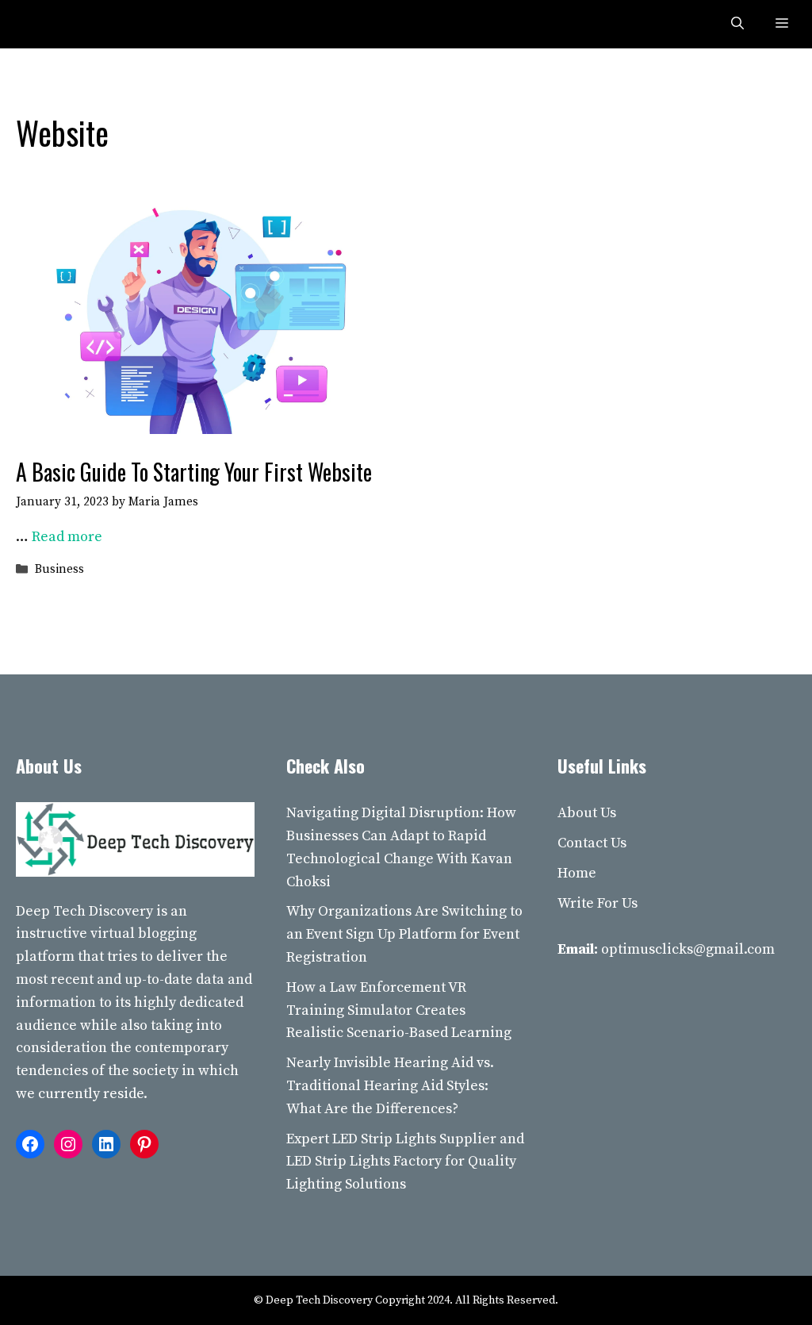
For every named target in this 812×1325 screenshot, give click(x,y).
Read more (67, 537)
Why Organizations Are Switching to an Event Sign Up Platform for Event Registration (404, 934)
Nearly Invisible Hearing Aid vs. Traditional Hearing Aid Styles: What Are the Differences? (390, 1086)
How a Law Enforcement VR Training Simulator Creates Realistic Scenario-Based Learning (398, 1010)
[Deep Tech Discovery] (49, 24)
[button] (737, 24)
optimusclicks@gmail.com (688, 949)
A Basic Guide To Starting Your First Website (194, 471)
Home (576, 873)
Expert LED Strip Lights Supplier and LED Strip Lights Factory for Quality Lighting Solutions (405, 1162)
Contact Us (591, 843)
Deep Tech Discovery (84, 911)
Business (59, 569)
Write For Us (597, 903)
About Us (586, 813)
